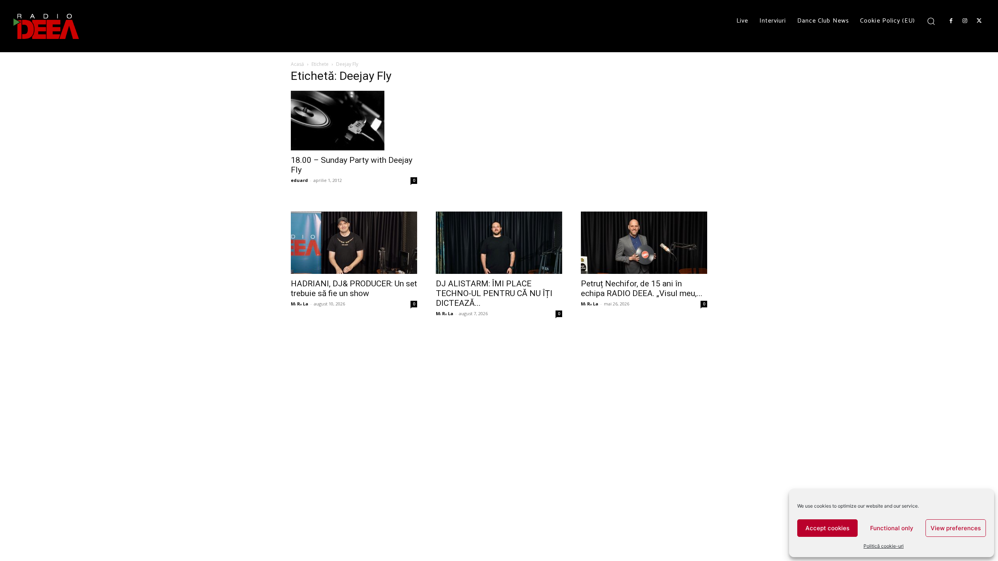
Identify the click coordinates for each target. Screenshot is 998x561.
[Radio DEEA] (47, 26)
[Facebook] (951, 21)
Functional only (891, 528)
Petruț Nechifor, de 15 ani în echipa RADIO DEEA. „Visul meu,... (641, 288)
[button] (931, 21)
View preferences (956, 528)
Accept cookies (827, 528)
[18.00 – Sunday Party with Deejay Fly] (354, 120)
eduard (299, 180)
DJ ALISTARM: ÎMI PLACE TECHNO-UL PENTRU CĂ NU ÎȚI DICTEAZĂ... (494, 293)
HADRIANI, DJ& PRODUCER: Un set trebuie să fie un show (354, 288)
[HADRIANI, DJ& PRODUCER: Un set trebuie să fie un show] (354, 243)
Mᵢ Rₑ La (299, 304)
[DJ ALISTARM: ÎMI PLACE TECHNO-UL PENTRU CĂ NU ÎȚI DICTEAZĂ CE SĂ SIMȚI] (499, 243)
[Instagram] (965, 21)
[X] (979, 21)
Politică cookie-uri (884, 546)
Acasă (297, 64)
